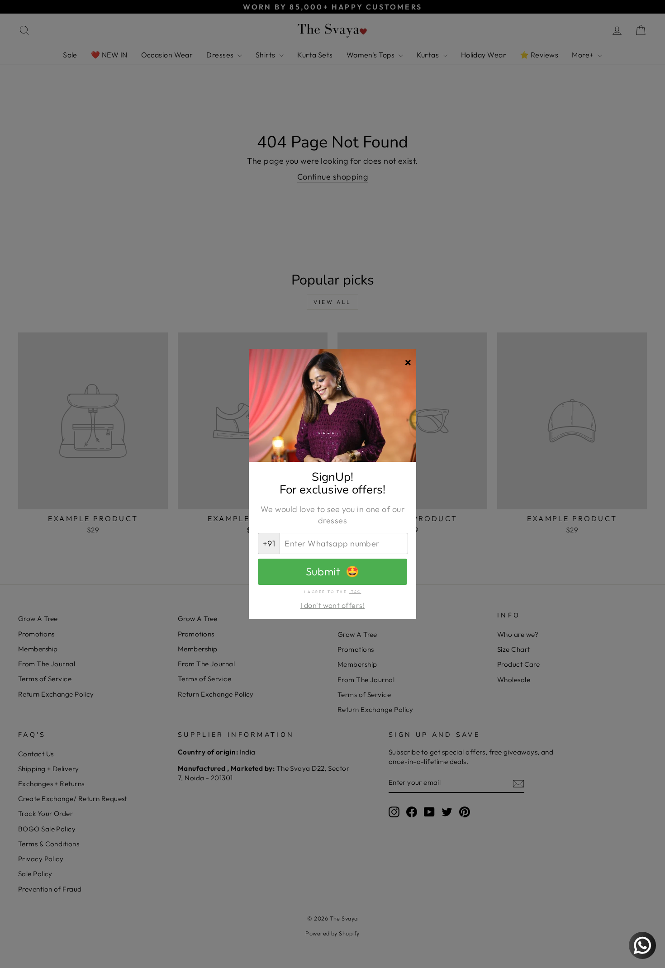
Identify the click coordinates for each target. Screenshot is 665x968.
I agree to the (332, 591)
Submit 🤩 (332, 571)
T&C (355, 591)
